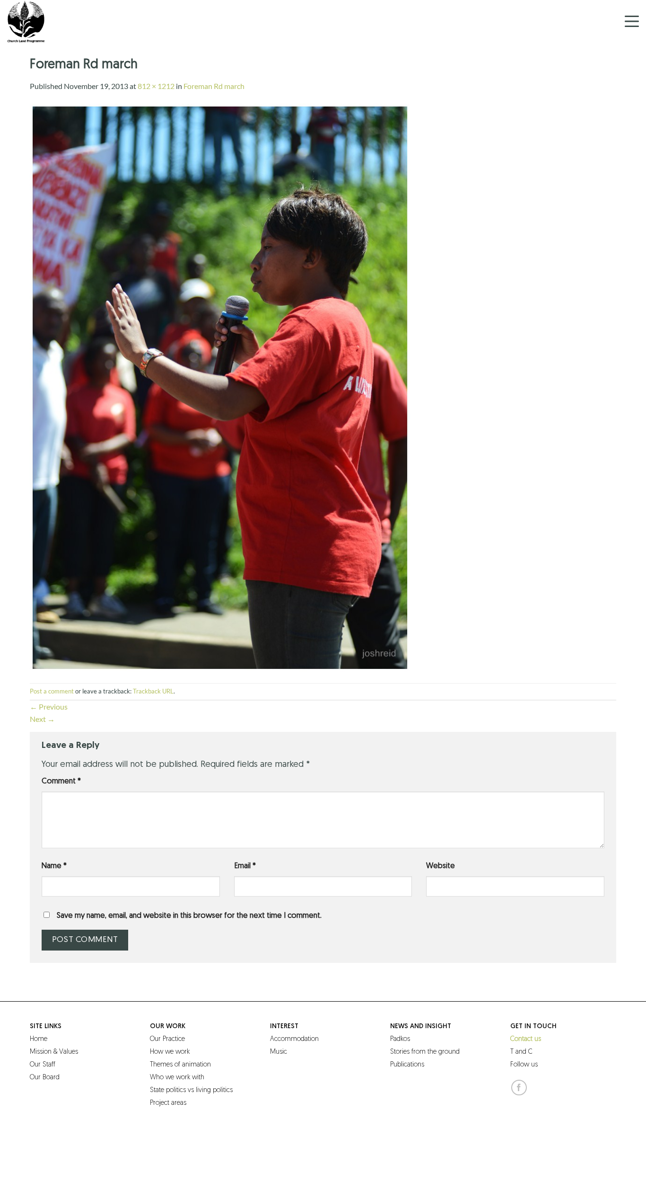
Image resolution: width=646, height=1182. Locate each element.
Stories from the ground (425, 1052)
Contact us (525, 1039)
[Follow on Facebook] (519, 1087)
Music (278, 1052)
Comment (61, 781)
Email (245, 866)
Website (440, 866)
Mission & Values (54, 1052)
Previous (49, 706)
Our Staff (42, 1064)
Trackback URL (153, 691)
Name (54, 866)
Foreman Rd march (213, 85)
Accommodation (294, 1039)
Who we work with (177, 1077)
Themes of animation (180, 1064)
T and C (521, 1052)
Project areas (168, 1103)
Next (42, 718)
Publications (407, 1064)
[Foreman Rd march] (220, 386)
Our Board (45, 1077)
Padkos (400, 1039)
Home (38, 1039)
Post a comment (52, 691)
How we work (170, 1052)
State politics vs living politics (191, 1090)
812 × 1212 (156, 85)
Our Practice (167, 1039)
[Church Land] (54, 21)
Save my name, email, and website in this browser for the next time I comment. (189, 916)
